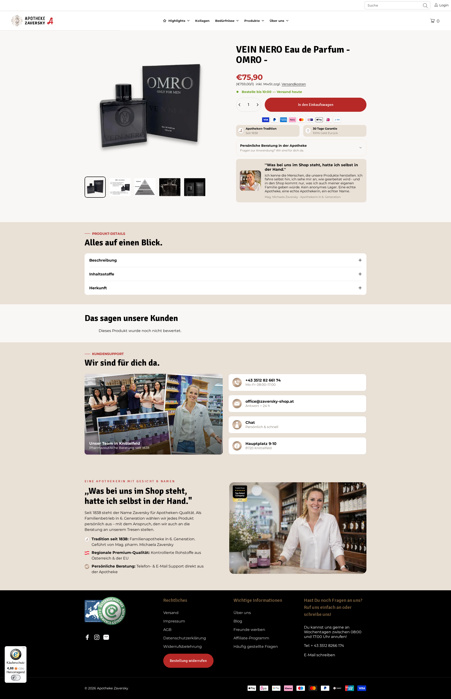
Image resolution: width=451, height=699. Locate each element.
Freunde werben (249, 629)
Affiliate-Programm (251, 638)
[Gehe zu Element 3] (145, 187)
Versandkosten (294, 84)
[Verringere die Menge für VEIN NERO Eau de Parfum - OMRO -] (239, 105)
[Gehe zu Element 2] (120, 187)
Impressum (174, 621)
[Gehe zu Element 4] (169, 187)
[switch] (15, 677)
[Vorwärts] (202, 119)
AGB (167, 629)
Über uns (242, 612)
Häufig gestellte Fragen (255, 646)
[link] (335, 632)
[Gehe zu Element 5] (194, 187)
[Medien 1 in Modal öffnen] (150, 107)
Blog (237, 621)
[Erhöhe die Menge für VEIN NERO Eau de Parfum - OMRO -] (257, 105)
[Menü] (24, 649)
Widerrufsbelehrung (182, 646)
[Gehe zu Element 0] (95, 187)
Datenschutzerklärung (184, 638)
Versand (171, 612)
